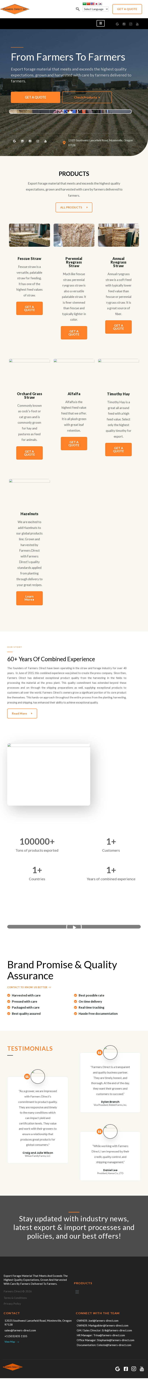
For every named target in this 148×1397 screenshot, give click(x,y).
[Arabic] (84, 3)
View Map (10, 1341)
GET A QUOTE (35, 97)
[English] (92, 3)
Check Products (85, 97)
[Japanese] (96, 3)
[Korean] (100, 3)
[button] (127, 9)
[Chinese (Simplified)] (88, 3)
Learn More (29, 597)
